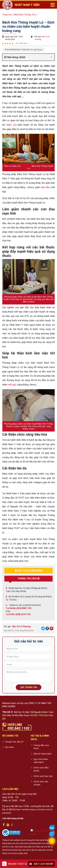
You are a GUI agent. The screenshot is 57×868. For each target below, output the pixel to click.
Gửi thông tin (28, 687)
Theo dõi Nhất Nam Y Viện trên (17, 50)
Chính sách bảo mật (43, 776)
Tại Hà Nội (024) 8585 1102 (18, 608)
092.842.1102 (36, 715)
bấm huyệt (26, 166)
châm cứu (11, 124)
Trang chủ (7, 14)
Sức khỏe (9, 747)
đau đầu (45, 187)
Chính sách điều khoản (41, 769)
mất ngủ (11, 384)
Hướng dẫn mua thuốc (41, 746)
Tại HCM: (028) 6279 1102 (18, 614)
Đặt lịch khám (43, 864)
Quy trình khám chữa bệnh (41, 760)
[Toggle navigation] (52, 5)
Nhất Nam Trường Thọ (24, 14)
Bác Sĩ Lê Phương (21, 626)
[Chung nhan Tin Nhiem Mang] (43, 832)
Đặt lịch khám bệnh (42, 754)
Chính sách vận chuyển (41, 783)
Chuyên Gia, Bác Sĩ (14, 742)
